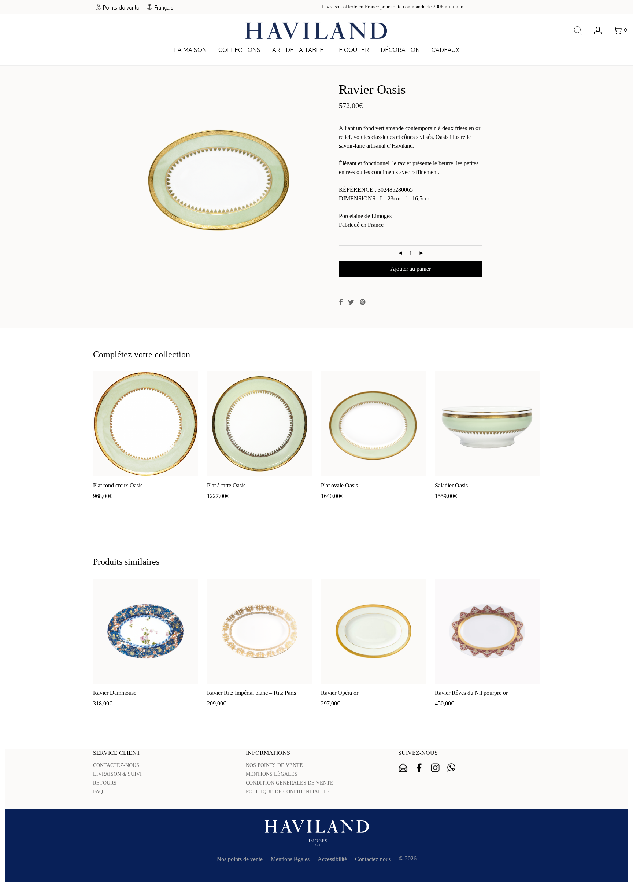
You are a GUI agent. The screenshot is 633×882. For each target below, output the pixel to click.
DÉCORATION (400, 50)
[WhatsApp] (451, 767)
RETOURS (104, 783)
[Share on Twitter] (351, 302)
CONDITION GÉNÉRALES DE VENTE (289, 783)
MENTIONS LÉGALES (271, 774)
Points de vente (121, 7)
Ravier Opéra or (339, 693)
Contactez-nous (373, 859)
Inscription (403, 767)
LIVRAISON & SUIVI (117, 774)
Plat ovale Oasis (339, 485)
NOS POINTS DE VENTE (274, 765)
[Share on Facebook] (341, 302)
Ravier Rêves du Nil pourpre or (471, 693)
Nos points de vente (240, 859)
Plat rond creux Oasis (117, 485)
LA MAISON (190, 50)
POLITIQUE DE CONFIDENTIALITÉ (288, 791)
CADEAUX (445, 50)
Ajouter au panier (410, 269)
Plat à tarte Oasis (226, 485)
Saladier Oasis (451, 485)
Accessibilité (332, 859)
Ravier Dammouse (114, 693)
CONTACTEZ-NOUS (116, 765)
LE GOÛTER (352, 50)
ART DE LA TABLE (297, 50)
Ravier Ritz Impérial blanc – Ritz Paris (251, 693)
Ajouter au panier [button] (109, 508)
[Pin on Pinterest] (363, 302)
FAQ (98, 791)
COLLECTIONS (239, 50)
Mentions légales (290, 859)
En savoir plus (149, 508)
